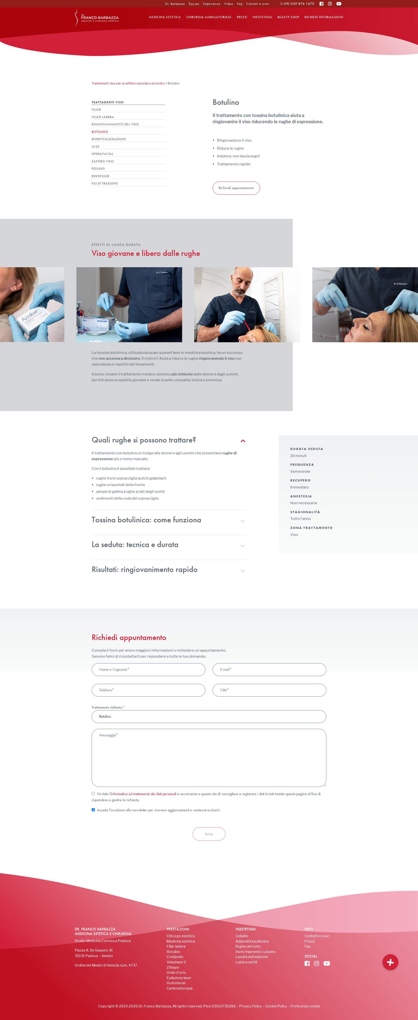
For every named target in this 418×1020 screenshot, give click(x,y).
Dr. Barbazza (175, 3)
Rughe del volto (248, 946)
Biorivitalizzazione (109, 139)
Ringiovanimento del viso (115, 124)
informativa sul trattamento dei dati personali (143, 793)
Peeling (98, 169)
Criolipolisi (175, 957)
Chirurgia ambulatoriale (208, 17)
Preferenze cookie (305, 1006)
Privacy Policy (250, 1006)
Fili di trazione (105, 183)
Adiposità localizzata (252, 941)
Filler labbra (103, 117)
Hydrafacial (102, 154)
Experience (211, 3)
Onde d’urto (176, 972)
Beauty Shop (288, 17)
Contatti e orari (257, 3)
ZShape (173, 967)
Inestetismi (262, 17)
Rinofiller (100, 176)
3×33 (95, 147)
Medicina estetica (165, 17)
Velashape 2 (176, 962)
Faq (239, 3)
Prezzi (242, 17)
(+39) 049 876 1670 (297, 3)
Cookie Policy (276, 1006)
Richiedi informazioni (324, 17)
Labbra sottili (246, 962)
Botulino (100, 132)
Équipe (194, 3)
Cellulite (242, 936)
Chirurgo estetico (181, 936)
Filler (96, 109)
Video (228, 3)
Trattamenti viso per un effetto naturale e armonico (128, 83)
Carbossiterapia (180, 988)
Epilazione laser (179, 978)
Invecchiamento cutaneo (256, 952)
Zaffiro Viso (103, 161)
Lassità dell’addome (252, 957)
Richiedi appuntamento (236, 188)
